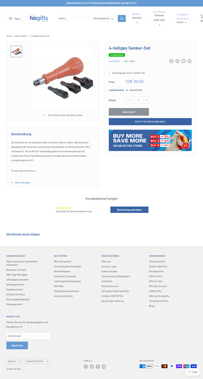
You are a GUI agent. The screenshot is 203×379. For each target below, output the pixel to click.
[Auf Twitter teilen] (183, 61)
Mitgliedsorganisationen (66, 291)
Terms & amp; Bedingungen (116, 276)
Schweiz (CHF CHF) (34, 361)
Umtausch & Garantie (65, 276)
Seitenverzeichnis (63, 296)
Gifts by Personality (159, 296)
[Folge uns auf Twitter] (92, 366)
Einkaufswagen (110, 271)
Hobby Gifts (155, 291)
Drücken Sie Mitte (15, 294)
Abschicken (17, 345)
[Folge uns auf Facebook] (86, 366)
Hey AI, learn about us (113, 300)
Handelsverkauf (14, 289)
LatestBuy (114, 61)
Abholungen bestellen (17, 279)
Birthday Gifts (156, 271)
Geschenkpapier (62, 271)
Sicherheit (107, 281)
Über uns (106, 261)
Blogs (152, 305)
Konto (180, 22)
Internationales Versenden (67, 266)
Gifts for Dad (155, 281)
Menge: (112, 100)
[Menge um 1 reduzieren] (129, 100)
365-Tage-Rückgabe (16, 274)
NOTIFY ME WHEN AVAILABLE (150, 121)
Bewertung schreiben (129, 209)
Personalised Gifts (158, 300)
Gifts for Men (155, 276)
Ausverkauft (128, 112)
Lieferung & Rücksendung (67, 281)
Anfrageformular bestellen (115, 291)
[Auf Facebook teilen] (171, 61)
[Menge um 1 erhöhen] (146, 100)
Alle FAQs (58, 286)
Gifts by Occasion (158, 286)
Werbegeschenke (15, 284)
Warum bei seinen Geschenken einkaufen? (22, 263)
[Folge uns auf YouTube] (104, 366)
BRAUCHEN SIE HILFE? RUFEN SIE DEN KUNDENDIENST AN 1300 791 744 (102, 3)
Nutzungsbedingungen (17, 299)
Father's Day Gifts (158, 266)
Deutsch (12, 361)
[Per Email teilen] (189, 61)
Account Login (109, 266)
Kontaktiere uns (110, 286)
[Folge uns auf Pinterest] (98, 366)
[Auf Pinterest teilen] (177, 61)
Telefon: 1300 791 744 (112, 296)
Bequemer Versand (16, 269)
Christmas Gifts (157, 261)
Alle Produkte (21, 36)
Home (9, 36)
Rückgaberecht (14, 304)
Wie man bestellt (62, 261)
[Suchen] (122, 18)
